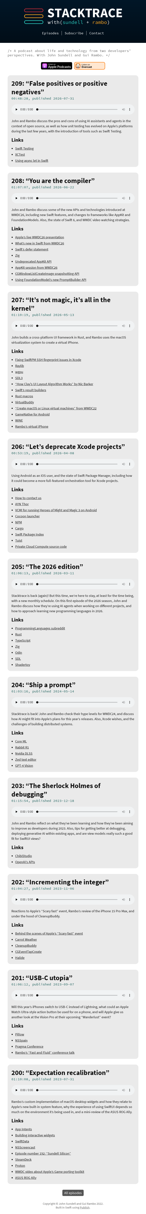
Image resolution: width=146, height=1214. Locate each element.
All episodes (73, 1193)
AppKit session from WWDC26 (36, 267)
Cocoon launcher (27, 516)
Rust (18, 634)
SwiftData (22, 1141)
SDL (18, 658)
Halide (20, 957)
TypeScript (22, 640)
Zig (17, 255)
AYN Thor (22, 504)
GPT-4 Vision (24, 765)
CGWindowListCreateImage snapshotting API (47, 273)
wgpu (19, 372)
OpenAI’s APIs (25, 862)
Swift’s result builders (30, 390)
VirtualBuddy (24, 402)
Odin (18, 652)
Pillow (19, 1034)
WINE (19, 420)
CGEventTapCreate (28, 951)
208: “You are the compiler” (53, 180)
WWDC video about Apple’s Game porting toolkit (49, 1171)
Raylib (19, 366)
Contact (96, 33)
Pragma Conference (29, 1046)
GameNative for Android (32, 414)
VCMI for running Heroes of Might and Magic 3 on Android (56, 510)
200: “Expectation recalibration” (60, 1072)
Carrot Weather (26, 939)
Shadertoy (22, 664)
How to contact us (28, 498)
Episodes (50, 33)
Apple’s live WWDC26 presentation (39, 237)
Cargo (19, 528)
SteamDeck (23, 1159)
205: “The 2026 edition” (47, 566)
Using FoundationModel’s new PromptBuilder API (50, 279)
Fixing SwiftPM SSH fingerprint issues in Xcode (48, 360)
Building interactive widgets (35, 1135)
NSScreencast (25, 1147)
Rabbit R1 (22, 747)
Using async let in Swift (31, 160)
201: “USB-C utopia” (41, 978)
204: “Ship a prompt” (43, 684)
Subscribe (74, 33)
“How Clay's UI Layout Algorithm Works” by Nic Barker (54, 384)
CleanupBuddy (25, 945)
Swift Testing (24, 148)
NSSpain (21, 1040)
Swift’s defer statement (31, 249)
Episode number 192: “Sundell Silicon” (43, 1153)
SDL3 (19, 378)
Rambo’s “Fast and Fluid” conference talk (45, 1052)
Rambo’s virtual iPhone (31, 426)
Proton (20, 1165)
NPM (18, 522)
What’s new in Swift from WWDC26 (39, 243)
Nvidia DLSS (24, 753)
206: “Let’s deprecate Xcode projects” (68, 446)
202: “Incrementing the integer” (60, 882)
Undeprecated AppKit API (33, 261)
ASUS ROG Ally (25, 1177)
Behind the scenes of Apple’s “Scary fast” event (49, 933)
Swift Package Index (29, 534)
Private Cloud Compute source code (41, 546)
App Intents (23, 1129)
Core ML (21, 741)
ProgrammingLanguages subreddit (40, 628)
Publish (85, 1207)
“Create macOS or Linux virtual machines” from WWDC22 (56, 408)
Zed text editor (25, 759)
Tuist (18, 540)
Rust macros (24, 396)
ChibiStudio (23, 856)
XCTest (20, 154)
